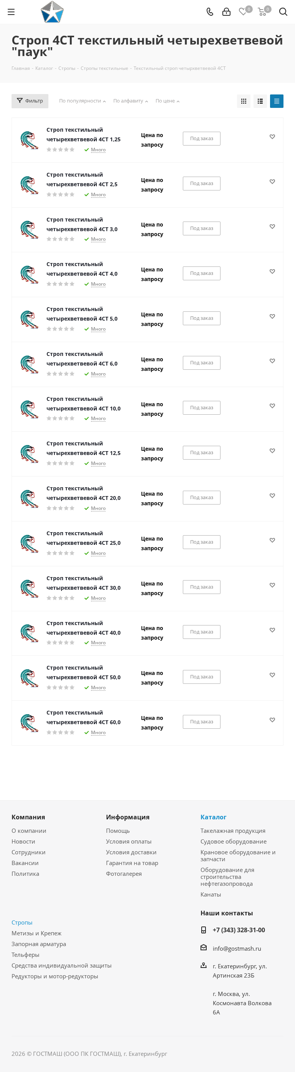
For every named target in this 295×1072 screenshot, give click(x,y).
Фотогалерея (124, 873)
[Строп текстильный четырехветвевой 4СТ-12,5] (29, 453)
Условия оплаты (129, 841)
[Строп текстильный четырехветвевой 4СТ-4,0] (29, 274)
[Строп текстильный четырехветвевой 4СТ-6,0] (29, 364)
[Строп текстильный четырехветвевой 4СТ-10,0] (29, 409)
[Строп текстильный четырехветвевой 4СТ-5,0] (29, 319)
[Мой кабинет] (226, 12)
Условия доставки (131, 852)
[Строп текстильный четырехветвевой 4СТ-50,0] (29, 678)
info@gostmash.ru (237, 948)
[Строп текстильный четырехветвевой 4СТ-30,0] (29, 588)
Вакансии (25, 863)
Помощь (118, 830)
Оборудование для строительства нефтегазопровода (227, 876)
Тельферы (26, 954)
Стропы (22, 922)
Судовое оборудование (234, 841)
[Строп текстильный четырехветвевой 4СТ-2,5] (29, 185)
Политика (25, 873)
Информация (127, 817)
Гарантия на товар (132, 863)
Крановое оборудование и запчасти (238, 855)
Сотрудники (29, 852)
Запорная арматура (39, 944)
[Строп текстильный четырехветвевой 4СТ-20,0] (29, 498)
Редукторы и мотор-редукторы (55, 976)
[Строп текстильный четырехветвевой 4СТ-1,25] (29, 140)
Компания (28, 817)
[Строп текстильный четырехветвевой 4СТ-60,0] (29, 723)
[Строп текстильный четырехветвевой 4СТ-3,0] (29, 229)
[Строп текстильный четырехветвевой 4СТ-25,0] (29, 543)
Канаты (211, 894)
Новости (23, 841)
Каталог (214, 817)
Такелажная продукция (233, 830)
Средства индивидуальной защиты (62, 965)
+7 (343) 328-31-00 (239, 930)
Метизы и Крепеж (36, 933)
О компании (29, 830)
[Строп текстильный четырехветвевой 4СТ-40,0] (29, 633)
